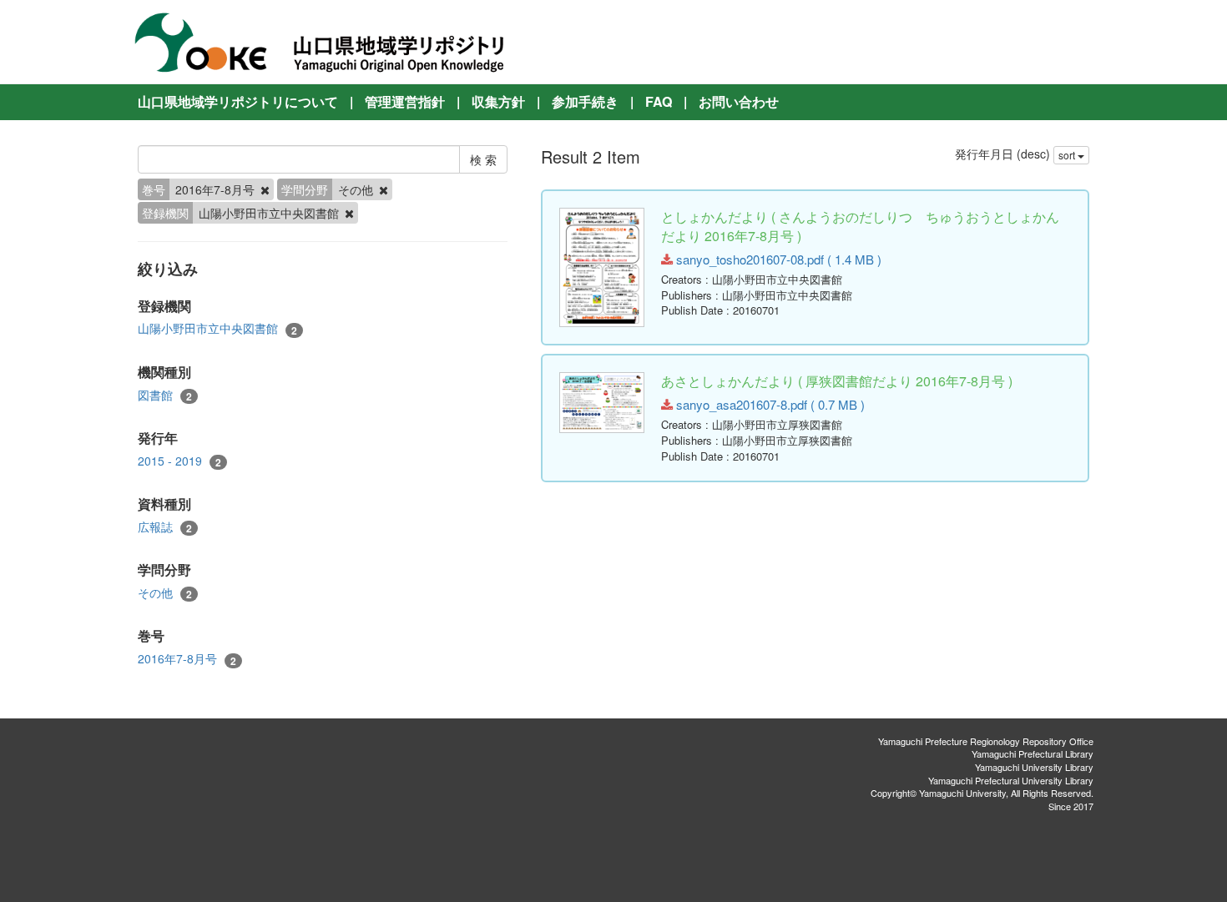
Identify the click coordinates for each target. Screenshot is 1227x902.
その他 (165, 593)
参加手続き (585, 101)
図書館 (165, 395)
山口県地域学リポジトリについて (238, 101)
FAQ (658, 101)
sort (1068, 155)
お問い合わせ (739, 101)
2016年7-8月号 (187, 659)
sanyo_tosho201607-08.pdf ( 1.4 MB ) (777, 259)
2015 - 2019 (179, 461)
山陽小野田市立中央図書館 (217, 328)
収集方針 (498, 101)
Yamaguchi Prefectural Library (1032, 753)
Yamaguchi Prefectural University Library (1010, 780)
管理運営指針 (405, 101)
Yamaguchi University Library (1034, 767)
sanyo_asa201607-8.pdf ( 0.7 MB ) (769, 404)
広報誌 (165, 527)
